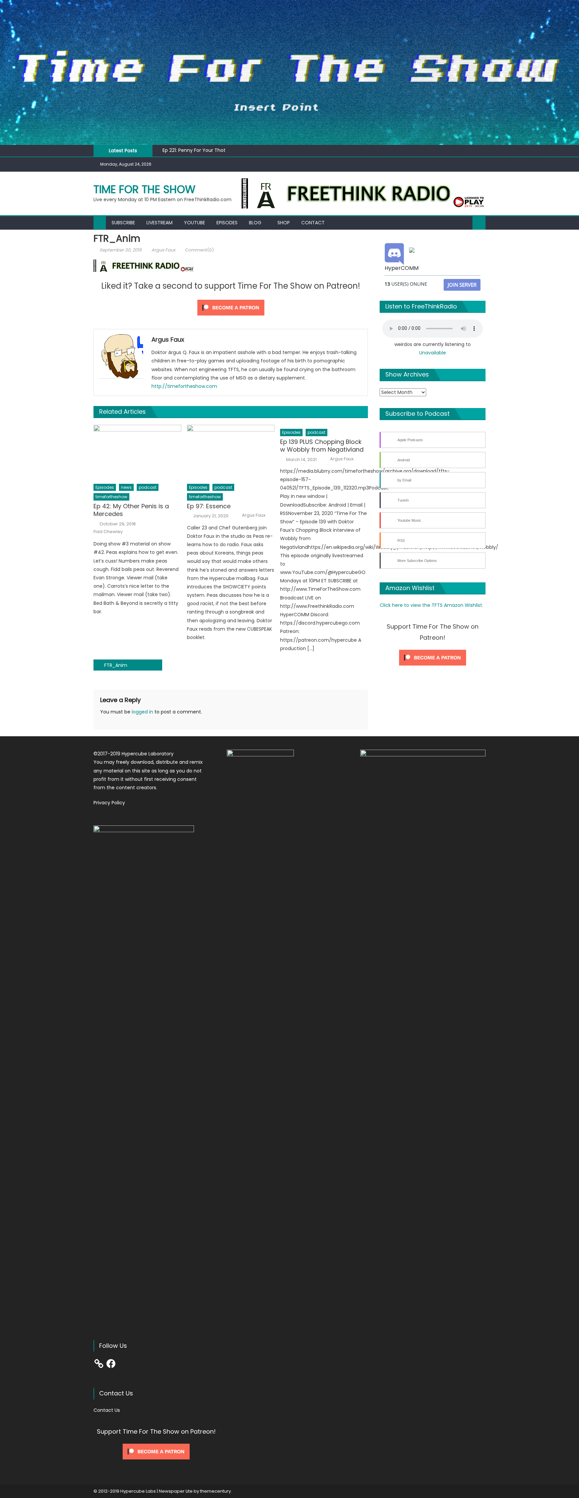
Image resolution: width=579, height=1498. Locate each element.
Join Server (462, 284)
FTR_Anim (115, 665)
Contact (313, 222)
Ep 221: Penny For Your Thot (194, 150)
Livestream (159, 222)
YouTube (194, 222)
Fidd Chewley (108, 532)
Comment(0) (199, 250)
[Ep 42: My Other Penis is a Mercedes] (137, 452)
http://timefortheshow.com (184, 386)
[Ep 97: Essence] (231, 452)
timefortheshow (111, 497)
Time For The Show (144, 189)
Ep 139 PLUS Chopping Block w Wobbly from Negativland (322, 446)
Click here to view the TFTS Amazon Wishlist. (431, 605)
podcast (147, 487)
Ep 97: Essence (209, 506)
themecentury (215, 1491)
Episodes (227, 222)
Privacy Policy (109, 802)
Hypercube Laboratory (148, 753)
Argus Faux (163, 250)
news (126, 487)
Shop (283, 222)
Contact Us (106, 1410)
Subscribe (123, 222)
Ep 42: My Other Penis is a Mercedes (131, 510)
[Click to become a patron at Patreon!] (230, 307)
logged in (142, 711)
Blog (255, 222)
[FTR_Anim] (364, 193)
